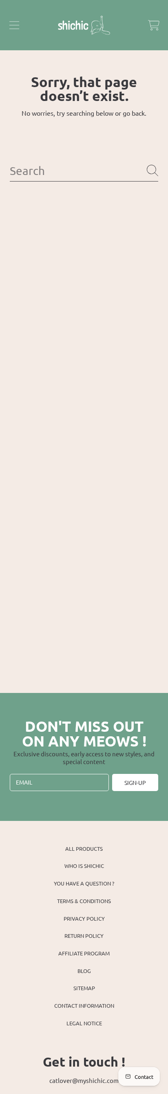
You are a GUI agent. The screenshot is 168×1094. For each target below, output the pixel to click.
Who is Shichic (84, 865)
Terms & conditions (84, 900)
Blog (84, 970)
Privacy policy (84, 918)
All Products (84, 848)
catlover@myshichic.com (84, 1080)
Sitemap (84, 987)
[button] (14, 25)
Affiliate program (84, 953)
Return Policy (84, 935)
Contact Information (84, 1005)
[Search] (152, 170)
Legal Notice (84, 1023)
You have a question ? (84, 883)
